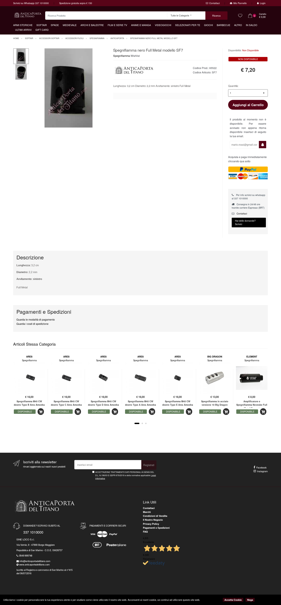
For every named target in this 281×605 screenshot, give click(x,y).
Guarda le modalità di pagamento (35, 319)
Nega (250, 600)
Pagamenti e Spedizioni (156, 527)
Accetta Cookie (233, 600)
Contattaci (214, 3)
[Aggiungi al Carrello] (41, 411)
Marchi (147, 512)
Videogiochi (163, 25)
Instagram (262, 471)
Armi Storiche (23, 25)
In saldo (251, 25)
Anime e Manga (141, 25)
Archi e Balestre (92, 25)
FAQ (145, 531)
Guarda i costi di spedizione (32, 324)
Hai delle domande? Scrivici (245, 222)
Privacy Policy (151, 524)
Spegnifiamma (121, 56)
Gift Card (42, 29)
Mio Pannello (240, 3)
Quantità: (233, 86)
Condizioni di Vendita (155, 516)
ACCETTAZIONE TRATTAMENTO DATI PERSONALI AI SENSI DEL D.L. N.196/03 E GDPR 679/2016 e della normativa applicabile (125, 475)
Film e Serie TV (117, 25)
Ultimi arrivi (23, 29)
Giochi (208, 25)
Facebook (261, 467)
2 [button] (142, 423)
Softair (41, 25)
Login (263, 3)
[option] (68, 88)
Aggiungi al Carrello (248, 104)
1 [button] (136, 423)
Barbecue (223, 25)
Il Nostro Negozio (153, 520)
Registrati (148, 465)
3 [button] (146, 423)
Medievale (70, 25)
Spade (55, 25)
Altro (238, 25)
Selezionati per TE (187, 25)
